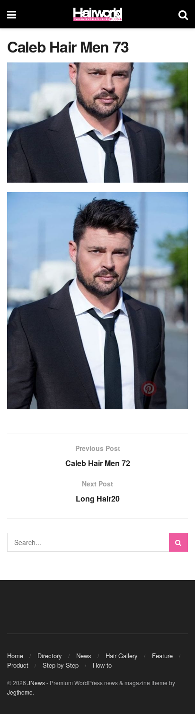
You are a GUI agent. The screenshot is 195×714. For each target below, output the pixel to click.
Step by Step (61, 665)
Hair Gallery (122, 655)
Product (17, 665)
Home (15, 655)
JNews (36, 683)
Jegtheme (20, 692)
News (83, 655)
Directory (49, 655)
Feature (162, 655)
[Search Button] (178, 542)
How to (102, 665)
